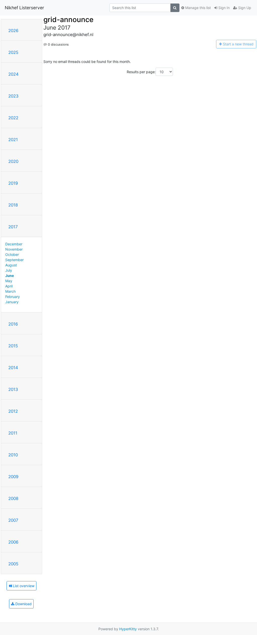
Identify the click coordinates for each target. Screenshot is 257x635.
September (14, 260)
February (12, 296)
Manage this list (197, 8)
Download (23, 604)
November (14, 249)
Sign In (223, 8)
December (13, 244)
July (8, 270)
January (12, 302)
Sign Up (244, 8)
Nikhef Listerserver (24, 7)
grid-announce (68, 19)
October (12, 254)
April (9, 286)
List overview (23, 586)
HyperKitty (128, 629)
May (8, 281)
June (9, 275)
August (11, 265)
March (10, 291)
